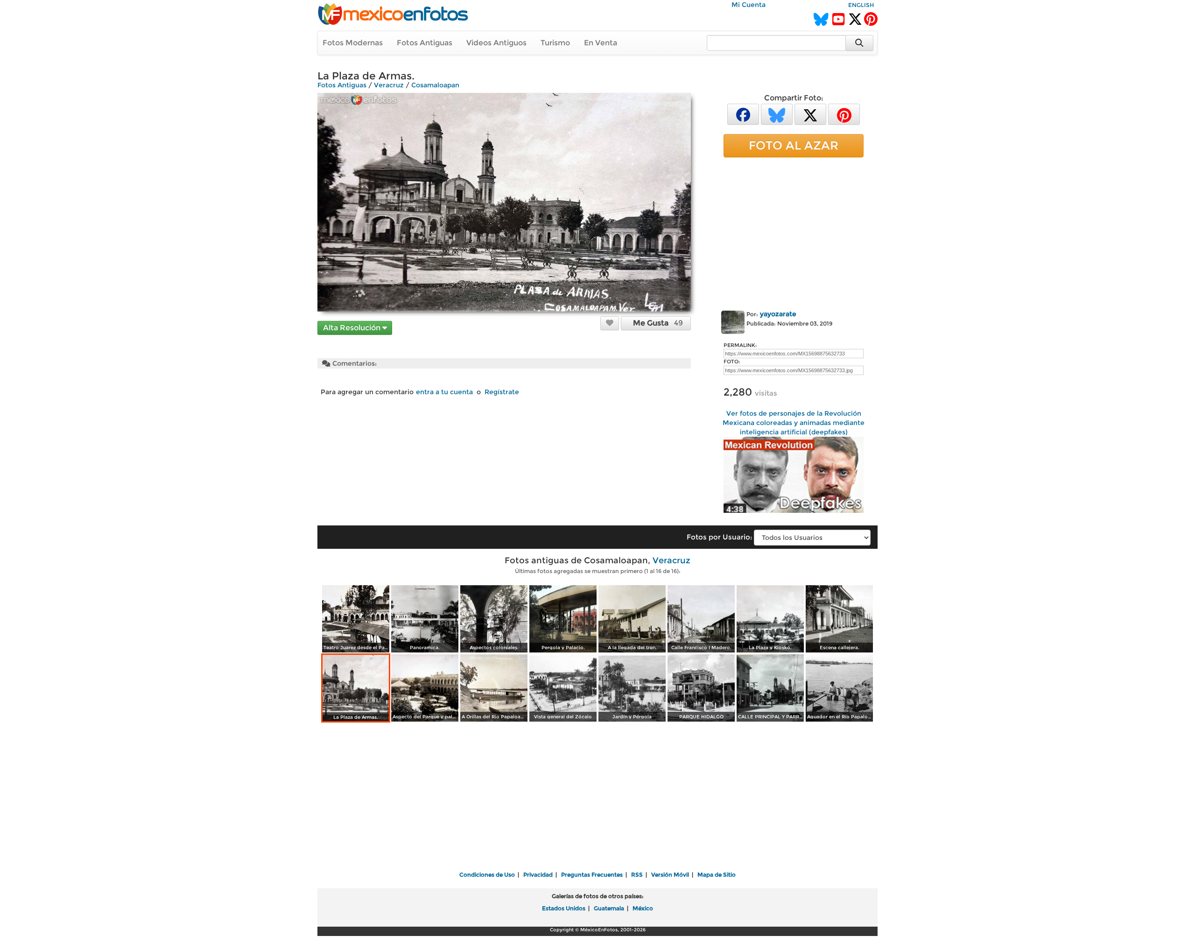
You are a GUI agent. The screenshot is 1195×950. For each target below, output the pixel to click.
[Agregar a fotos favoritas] (609, 323)
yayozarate (778, 314)
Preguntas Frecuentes (592, 874)
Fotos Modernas (353, 42)
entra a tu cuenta (444, 392)
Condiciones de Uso (487, 874)
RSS (637, 874)
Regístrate (502, 392)
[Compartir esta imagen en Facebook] (743, 113)
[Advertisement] (793, 232)
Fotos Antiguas (424, 42)
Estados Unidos (563, 908)
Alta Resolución (352, 327)
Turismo (555, 42)
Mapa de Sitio (716, 874)
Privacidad (538, 874)
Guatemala (609, 908)
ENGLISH (861, 4)
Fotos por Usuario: (719, 536)
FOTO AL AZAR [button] (793, 145)
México (643, 908)
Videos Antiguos (496, 42)
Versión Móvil (670, 874)
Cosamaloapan (435, 85)
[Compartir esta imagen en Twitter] (810, 113)
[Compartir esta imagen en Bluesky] (777, 113)
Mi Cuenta (748, 4)
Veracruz (389, 85)
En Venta (600, 42)
